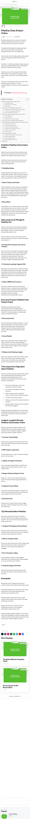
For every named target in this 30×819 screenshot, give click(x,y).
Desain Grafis (24, 669)
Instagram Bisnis (13, 814)
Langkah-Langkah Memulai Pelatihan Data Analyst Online (15, 122)
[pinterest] (8, 634)
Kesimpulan (4, 141)
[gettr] (20, 634)
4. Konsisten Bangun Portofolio (10, 139)
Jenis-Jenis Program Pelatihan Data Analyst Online (13, 114)
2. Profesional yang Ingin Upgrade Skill (12, 111)
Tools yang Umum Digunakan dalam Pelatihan (12, 120)
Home (2, 4)
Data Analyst (25, 8)
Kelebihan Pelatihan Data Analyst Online (11, 101)
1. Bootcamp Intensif (8, 115)
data (3, 624)
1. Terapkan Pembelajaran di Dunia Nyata (13, 134)
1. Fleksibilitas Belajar (8, 103)
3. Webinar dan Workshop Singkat (11, 119)
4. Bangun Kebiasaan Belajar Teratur (12, 128)
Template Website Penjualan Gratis (13, 660)
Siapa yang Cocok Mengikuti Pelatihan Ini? (11, 108)
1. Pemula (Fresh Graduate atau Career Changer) (14, 109)
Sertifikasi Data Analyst (18, 92)
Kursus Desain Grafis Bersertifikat (10, 686)
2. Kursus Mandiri (8, 117)
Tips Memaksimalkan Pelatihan (9, 133)
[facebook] (5, 634)
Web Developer (23, 643)
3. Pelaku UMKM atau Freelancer (11, 112)
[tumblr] (11, 634)
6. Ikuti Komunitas (8, 131)
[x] (2, 634)
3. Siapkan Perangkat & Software (11, 127)
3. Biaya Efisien (7, 106)
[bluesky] (23, 634)
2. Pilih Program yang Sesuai (10, 125)
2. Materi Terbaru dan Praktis (10, 104)
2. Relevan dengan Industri (9, 136)
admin (3, 37)
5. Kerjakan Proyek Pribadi (9, 130)
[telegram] (17, 634)
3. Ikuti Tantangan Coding (9, 138)
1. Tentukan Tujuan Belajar (9, 123)
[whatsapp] (14, 634)
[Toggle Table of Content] (26, 99)
